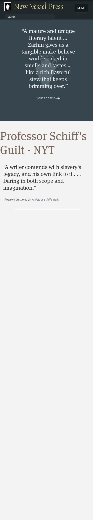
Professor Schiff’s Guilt (45, 199)
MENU (81, 8)
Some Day (54, 98)
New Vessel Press (38, 7)
